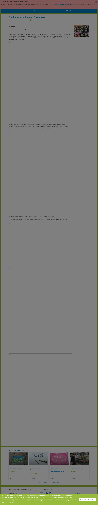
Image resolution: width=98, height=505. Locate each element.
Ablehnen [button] (83, 499)
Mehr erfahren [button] (10, 502)
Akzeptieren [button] (91, 499)
